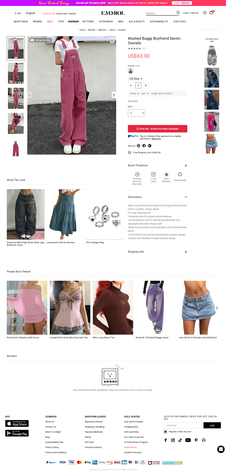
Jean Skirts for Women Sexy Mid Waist (198, 337)
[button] (217, 308)
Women (37, 21)
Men (120, 21)
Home (82, 30)
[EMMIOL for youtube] (188, 440)
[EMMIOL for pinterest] (196, 440)
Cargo (73, 21)
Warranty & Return (94, 421)
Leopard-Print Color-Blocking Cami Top (69, 337)
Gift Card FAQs (131, 432)
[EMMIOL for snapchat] (204, 439)
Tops (61, 21)
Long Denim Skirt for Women (60, 242)
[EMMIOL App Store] (17, 426)
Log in (186, 13)
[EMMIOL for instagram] (173, 440)
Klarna (88, 437)
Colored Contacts (93, 447)
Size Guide (133, 101)
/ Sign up (193, 13)
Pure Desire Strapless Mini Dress (23, 337)
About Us (49, 421)
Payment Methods (94, 432)
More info (156, 138)
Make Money (130, 447)
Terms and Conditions (56, 452)
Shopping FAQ (131, 427)
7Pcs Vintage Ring (95, 242)
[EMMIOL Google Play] (17, 436)
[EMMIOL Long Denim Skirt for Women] (65, 214)
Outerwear (106, 21)
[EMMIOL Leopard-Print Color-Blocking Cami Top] (70, 307)
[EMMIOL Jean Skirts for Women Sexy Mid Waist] (199, 307)
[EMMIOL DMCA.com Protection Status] (172, 464)
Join (212, 425)
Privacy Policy (52, 447)
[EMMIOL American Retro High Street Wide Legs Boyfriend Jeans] (26, 214)
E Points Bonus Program (136, 442)
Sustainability (159, 21)
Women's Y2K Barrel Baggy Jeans (152, 337)
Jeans (112, 30)
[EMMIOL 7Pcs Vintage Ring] (104, 214)
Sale (50, 21)
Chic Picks (179, 21)
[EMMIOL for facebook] (165, 440)
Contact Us (50, 427)
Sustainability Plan (54, 442)
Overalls (121, 30)
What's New (21, 21)
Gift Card (89, 442)
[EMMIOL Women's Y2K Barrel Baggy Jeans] (156, 307)
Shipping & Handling (95, 427)
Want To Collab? (53, 432)
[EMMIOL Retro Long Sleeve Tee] (113, 307)
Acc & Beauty (137, 21)
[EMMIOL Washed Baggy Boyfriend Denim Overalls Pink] (130, 72)
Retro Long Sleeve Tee (104, 337)
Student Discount (132, 452)
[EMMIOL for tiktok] (180, 440)
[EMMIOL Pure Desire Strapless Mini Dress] (27, 307)
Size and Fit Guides (133, 421)
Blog (47, 437)
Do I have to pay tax (133, 437)
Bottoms (88, 21)
